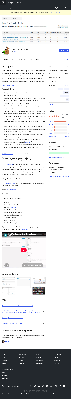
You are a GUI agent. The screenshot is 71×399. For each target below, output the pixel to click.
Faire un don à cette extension (59, 176)
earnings (66, 89)
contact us (24, 229)
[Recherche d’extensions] (20, 18)
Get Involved (58, 354)
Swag (56, 364)
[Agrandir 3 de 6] (13, 289)
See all (67, 136)
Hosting (4, 361)
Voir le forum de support (56, 157)
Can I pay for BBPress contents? (12, 318)
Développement (35, 59)
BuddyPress (6, 378)
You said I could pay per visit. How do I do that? (17, 306)
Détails (6, 59)
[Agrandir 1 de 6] (13, 279)
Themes (21, 357)
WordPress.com (8, 369)
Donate (57, 361)
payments (66, 92)
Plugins (21, 361)
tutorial (23, 93)
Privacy (4, 364)
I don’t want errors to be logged (12, 323)
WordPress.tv (41, 364)
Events (56, 357)
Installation (22, 59)
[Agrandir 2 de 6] (13, 283)
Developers (40, 361)
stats (67, 99)
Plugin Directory (6, 8)
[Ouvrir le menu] (68, 2)
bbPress (5, 375)
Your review (52, 136)
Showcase (22, 354)
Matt (4, 372)
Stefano (16, 52)
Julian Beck (13, 207)
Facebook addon (10, 183)
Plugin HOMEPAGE (8, 85)
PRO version (9, 164)
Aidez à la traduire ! (55, 12)
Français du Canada (12, 386)
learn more (28, 142)
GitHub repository (7, 154)
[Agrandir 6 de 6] (43, 288)
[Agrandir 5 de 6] (43, 279)
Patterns (22, 364)
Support (66, 59)
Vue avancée (53, 104)
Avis (13, 59)
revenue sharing (64, 96)
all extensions (11, 189)
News (3, 357)
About (4, 354)
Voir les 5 (66, 85)
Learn (38, 354)
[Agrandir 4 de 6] (28, 279)
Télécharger (64, 50)
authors (61, 89)
